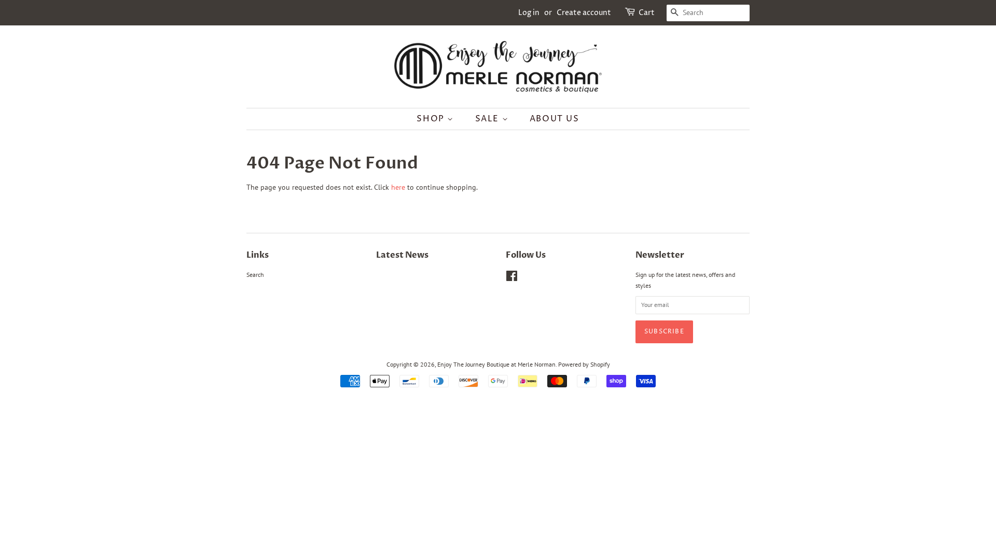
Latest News (402, 255)
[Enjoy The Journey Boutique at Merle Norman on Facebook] (512, 278)
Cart (647, 13)
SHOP (432, 118)
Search (255, 274)
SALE (488, 118)
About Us (554, 118)
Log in (529, 13)
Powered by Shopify (584, 364)
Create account (584, 13)
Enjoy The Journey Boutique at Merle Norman (496, 364)
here (398, 187)
